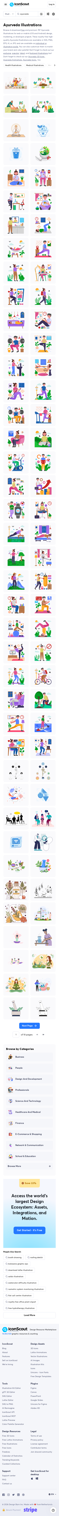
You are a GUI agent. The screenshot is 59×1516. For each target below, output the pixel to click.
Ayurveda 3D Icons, (36, 56)
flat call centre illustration (20, 1295)
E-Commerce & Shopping (28, 1134)
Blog (4, 1348)
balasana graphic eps (18, 1264)
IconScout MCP (9, 1416)
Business (19, 1057)
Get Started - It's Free (29, 1230)
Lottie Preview (8, 1420)
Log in (51, 4)
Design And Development (28, 1079)
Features (6, 1356)
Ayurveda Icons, (30, 60)
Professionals (22, 1090)
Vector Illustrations (39, 1356)
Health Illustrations (13, 65)
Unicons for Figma (39, 1404)
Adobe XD (35, 1408)
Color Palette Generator (13, 1424)
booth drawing (14, 1257)
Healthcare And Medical (28, 1112)
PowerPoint (36, 1396)
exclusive (7, 53)
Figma (33, 1388)
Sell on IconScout (9, 1360)
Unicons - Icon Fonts (39, 1372)
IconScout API (8, 1412)
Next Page (27, 1026)
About (5, 1352)
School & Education (25, 1156)
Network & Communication (29, 1145)
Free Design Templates (41, 1376)
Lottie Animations (39, 1352)
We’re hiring (7, 1364)
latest (22, 53)
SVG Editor (7, 1396)
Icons (33, 1368)
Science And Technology (28, 1101)
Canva (33, 1392)
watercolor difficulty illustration (22, 1283)
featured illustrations (39, 53)
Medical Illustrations (35, 65)
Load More (29, 1315)
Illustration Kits (37, 1364)
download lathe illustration (20, 1270)
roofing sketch (36, 1257)
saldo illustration (15, 1276)
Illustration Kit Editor (11, 1388)
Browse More (14, 1166)
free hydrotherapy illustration (21, 1308)
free (23, 30)
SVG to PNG (7, 1404)
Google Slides (37, 1400)
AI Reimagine (8, 1408)
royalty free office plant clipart (22, 1302)
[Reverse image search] (41, 14)
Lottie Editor (7, 1400)
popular (15, 53)
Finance (19, 1123)
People (19, 1068)
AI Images (35, 1360)
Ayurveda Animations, (13, 60)
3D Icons (34, 1348)
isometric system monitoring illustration (26, 1289)
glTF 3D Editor (8, 1392)
